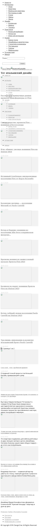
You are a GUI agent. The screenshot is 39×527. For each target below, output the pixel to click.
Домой (3, 69)
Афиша (7, 54)
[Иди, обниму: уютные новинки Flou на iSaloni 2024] (16, 144)
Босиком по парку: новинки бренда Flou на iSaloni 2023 (18, 287)
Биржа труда (13, 40)
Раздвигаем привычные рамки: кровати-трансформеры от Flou (16, 96)
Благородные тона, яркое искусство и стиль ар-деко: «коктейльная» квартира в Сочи (18, 495)
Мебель (11, 25)
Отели (10, 15)
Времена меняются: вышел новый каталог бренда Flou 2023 (17, 260)
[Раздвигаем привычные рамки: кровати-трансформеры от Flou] (16, 91)
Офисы (10, 17)
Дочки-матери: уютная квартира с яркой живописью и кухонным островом (19, 432)
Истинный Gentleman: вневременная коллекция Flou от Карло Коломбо (19, 177)
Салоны (11, 48)
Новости (8, 3)
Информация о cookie (13, 522)
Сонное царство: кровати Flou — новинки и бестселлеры (16, 123)
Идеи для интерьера (16, 36)
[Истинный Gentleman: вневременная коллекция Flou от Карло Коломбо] (16, 171)
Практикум (9, 30)
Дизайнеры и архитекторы (18, 42)
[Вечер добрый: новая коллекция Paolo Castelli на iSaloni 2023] (16, 308)
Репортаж (12, 34)
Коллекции (12, 23)
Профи (7, 38)
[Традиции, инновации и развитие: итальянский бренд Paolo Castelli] (16, 335)
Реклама (8, 517)
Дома (10, 7)
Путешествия (9, 52)
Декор (10, 19)
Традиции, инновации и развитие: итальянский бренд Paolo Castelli (17, 341)
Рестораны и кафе (15, 13)
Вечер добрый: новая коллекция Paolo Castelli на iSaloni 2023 (19, 314)
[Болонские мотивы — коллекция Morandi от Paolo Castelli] (16, 198)
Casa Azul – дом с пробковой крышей (14, 368)
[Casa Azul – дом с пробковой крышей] (8, 363)
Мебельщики (13, 50)
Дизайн (7, 21)
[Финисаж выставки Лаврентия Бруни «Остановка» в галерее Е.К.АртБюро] (8, 390)
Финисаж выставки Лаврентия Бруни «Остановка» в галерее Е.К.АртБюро (19, 395)
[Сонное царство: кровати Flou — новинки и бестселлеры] (16, 117)
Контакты (8, 515)
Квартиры (12, 9)
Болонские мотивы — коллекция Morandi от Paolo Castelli (16, 204)
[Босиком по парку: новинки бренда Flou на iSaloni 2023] (16, 281)
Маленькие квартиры (16, 11)
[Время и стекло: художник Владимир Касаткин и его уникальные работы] (8, 460)
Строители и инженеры (17, 44)
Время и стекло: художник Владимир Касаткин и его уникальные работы (18, 465)
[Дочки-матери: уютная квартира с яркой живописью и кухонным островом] (8, 427)
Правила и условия (12, 520)
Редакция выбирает (15, 32)
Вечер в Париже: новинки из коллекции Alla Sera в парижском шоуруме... (17, 232)
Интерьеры (9, 5)
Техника (11, 27)
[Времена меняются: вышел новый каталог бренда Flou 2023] (16, 254)
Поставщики (13, 46)
